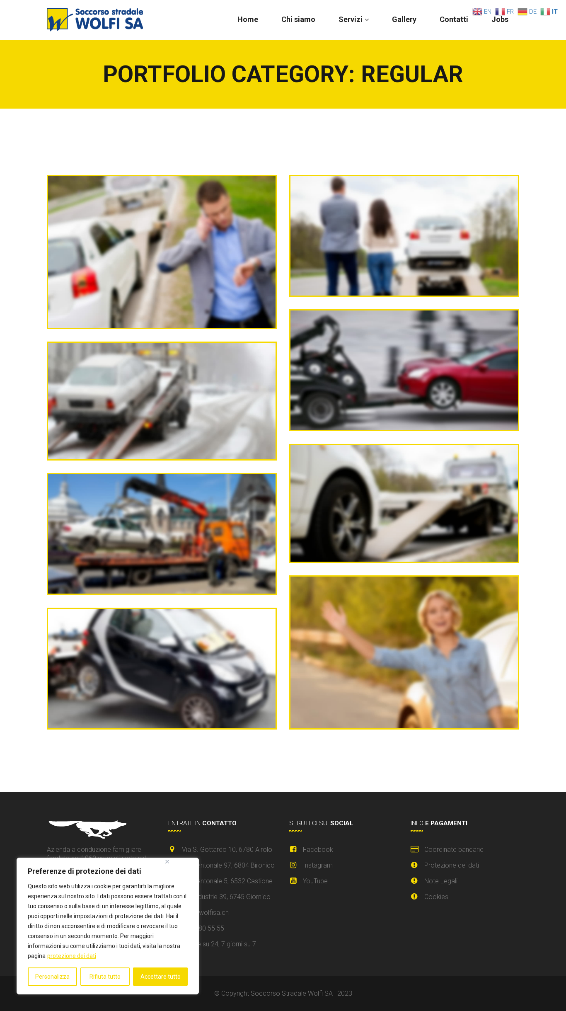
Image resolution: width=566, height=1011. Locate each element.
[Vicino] (167, 861)
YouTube (315, 881)
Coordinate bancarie (454, 849)
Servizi (351, 19)
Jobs (499, 19)
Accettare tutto (160, 976)
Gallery (404, 19)
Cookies (436, 897)
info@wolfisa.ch (205, 912)
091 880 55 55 (203, 928)
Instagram (318, 865)
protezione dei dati (71, 956)
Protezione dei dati (451, 865)
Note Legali (440, 881)
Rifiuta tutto (105, 976)
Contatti (454, 19)
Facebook (318, 849)
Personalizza (52, 976)
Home (247, 19)
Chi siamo (298, 19)
